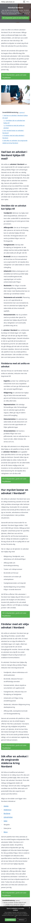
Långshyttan (8, 817)
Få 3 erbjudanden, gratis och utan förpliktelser (15, 18)
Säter (5, 821)
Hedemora (7, 810)
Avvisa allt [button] (21, 919)
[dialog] (15, 914)
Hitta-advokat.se (7, 2)
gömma (22, 112)
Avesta (6, 806)
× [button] (29, 907)
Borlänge (7, 813)
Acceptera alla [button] (10, 919)
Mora (5, 832)
